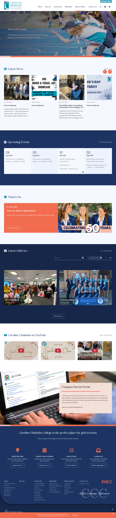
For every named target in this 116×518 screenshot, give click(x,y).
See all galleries (106, 251)
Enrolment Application (55, 486)
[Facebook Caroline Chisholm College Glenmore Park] (103, 481)
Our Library (37, 496)
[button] (99, 258)
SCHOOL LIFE (58, 7)
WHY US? (48, 7)
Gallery (66, 490)
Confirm (75, 515)
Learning (36, 488)
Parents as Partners (39, 500)
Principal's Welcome (9, 483)
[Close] (100, 257)
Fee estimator (53, 490)
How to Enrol (71, 456)
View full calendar (106, 142)
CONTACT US (92, 7)
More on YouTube (106, 335)
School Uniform (38, 498)
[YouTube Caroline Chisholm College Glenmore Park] (110, 481)
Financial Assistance (55, 492)
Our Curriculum (38, 490)
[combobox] (69, 258)
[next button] (110, 72)
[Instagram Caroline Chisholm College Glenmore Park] (107, 481)
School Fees (52, 488)
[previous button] (105, 72)
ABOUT (40, 7)
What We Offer (17, 456)
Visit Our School (53, 483)
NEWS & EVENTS (80, 7)
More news (108, 69)
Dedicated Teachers (9, 488)
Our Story (6, 486)
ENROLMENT (68, 7)
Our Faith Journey (39, 486)
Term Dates (67, 488)
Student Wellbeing (39, 483)
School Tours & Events (44, 456)
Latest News (67, 483)
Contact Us (98, 456)
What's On (67, 486)
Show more (58, 316)
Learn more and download (71, 407)
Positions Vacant (84, 483)
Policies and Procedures (7, 494)
